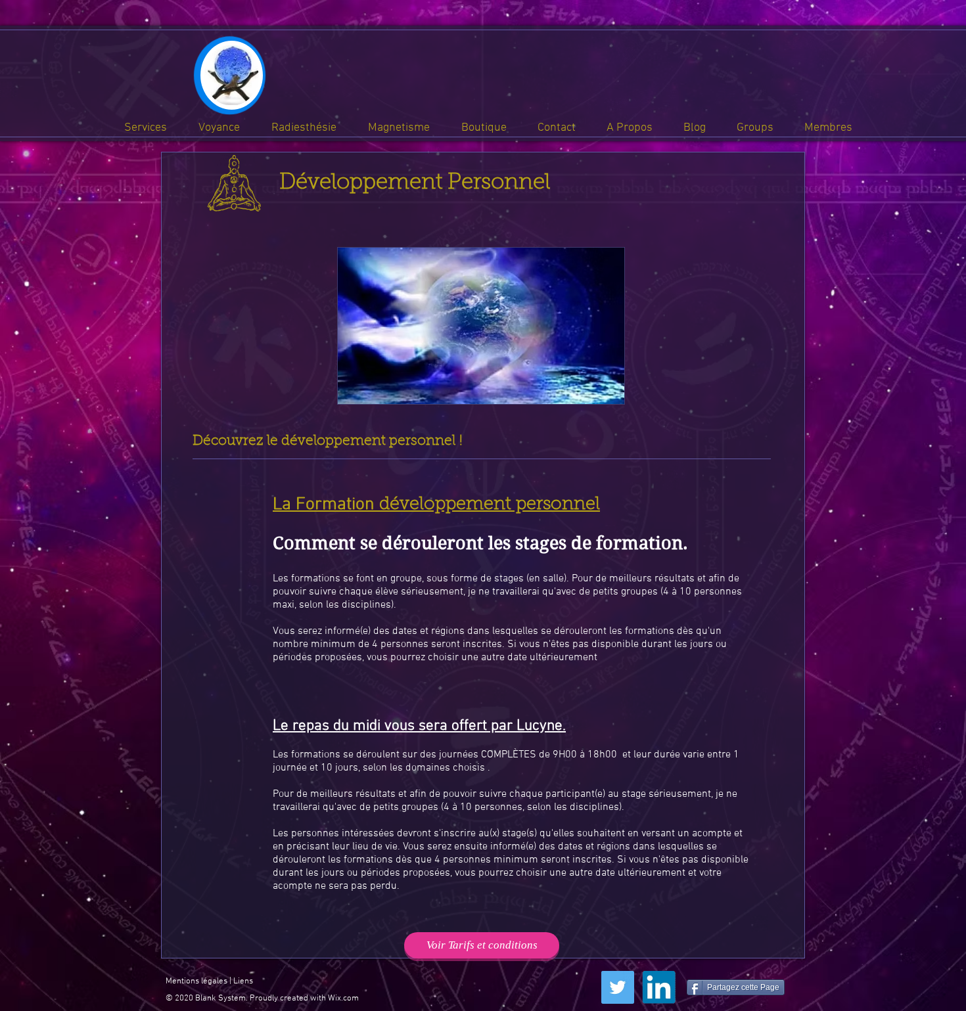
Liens (243, 981)
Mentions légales (196, 981)
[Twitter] (617, 987)
